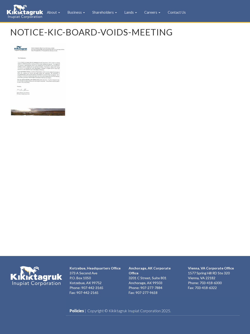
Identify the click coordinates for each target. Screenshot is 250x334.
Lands (129, 12)
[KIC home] (36, 276)
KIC (17, 11)
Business (75, 12)
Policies (77, 310)
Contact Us (177, 12)
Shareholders (103, 12)
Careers (151, 12)
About (52, 12)
